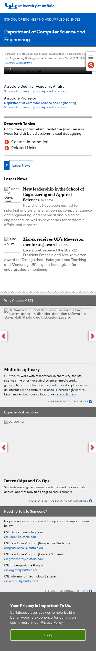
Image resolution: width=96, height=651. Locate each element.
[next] (92, 336)
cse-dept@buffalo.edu (20, 537)
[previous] (3, 336)
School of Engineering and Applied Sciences (42, 19)
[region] (48, 621)
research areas (66, 394)
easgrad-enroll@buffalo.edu (24, 548)
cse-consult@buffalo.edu (21, 581)
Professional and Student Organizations (42, 54)
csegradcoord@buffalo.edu (23, 559)
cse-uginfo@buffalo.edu (21, 570)
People (11, 54)
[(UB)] (48, 7)
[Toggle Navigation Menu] (91, 61)
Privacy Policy (51, 623)
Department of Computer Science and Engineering (40, 103)
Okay (48, 635)
